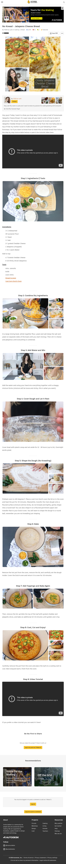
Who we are (58, 834)
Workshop (35, 826)
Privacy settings (52, 858)
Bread (23, 30)
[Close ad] (62, 8)
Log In (33, 804)
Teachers (45, 831)
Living (44, 826)
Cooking (16, 30)
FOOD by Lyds (8, 30)
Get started (58, 826)
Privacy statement (40, 858)
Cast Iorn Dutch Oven (13, 281)
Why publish (58, 823)
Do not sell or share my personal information (24, 860)
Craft (33, 831)
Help (56, 828)
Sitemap (57, 831)
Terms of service (29, 858)
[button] (2, 2)
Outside (45, 828)
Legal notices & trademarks (48, 860)
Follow (14, 101)
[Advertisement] (33, 14)
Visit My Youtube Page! (13, 109)
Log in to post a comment (33, 812)
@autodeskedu (10, 849)
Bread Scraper (10, 278)
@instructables (10, 845)
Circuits (34, 823)
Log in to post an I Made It (33, 747)
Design (34, 828)
